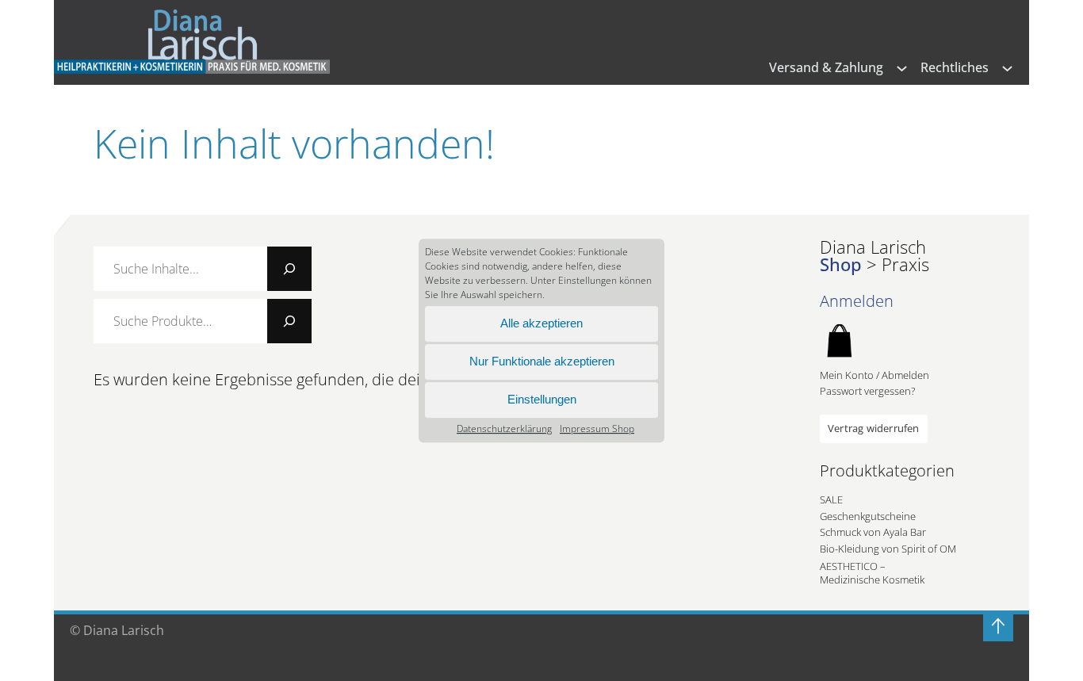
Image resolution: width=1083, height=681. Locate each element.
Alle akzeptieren (541, 323)
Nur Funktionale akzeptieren (541, 361)
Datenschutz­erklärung (504, 428)
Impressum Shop (597, 428)
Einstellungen (541, 399)
